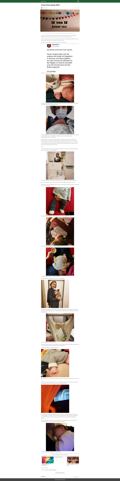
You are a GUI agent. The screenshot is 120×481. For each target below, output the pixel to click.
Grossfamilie (50, 469)
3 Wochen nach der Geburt (58, 457)
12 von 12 (46, 467)
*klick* (55, 150)
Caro (62, 454)
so (54, 342)
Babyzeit (47, 469)
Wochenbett (54, 469)
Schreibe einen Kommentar (60, 472)
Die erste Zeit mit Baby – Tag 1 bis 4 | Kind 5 (72, 465)
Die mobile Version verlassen (60, 479)
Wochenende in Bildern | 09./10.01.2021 (45, 465)
